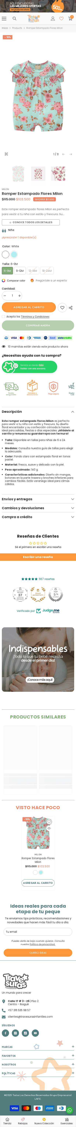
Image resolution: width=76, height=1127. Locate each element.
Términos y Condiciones (35, 316)
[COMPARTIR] (70, 307)
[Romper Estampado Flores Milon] (38, 832)
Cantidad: (8, 288)
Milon (5, 189)
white (35, 872)
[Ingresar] (53, 19)
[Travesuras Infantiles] (38, 659)
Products (17, 28)
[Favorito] (49, 822)
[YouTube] (35, 1033)
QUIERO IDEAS (38, 953)
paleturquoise (41, 872)
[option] (38, 96)
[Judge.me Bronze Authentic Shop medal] (20, 594)
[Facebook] (5, 1033)
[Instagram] (15, 1033)
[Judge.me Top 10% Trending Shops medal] (55, 594)
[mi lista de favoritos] (61, 19)
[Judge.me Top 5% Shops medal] (38, 594)
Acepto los (13, 316)
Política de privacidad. (42, 944)
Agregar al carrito (28, 307)
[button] (64, 154)
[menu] (4, 18)
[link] (62, 307)
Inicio (5, 28)
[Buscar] (14, 18)
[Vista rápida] (49, 828)
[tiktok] (25, 1033)
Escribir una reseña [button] (38, 557)
